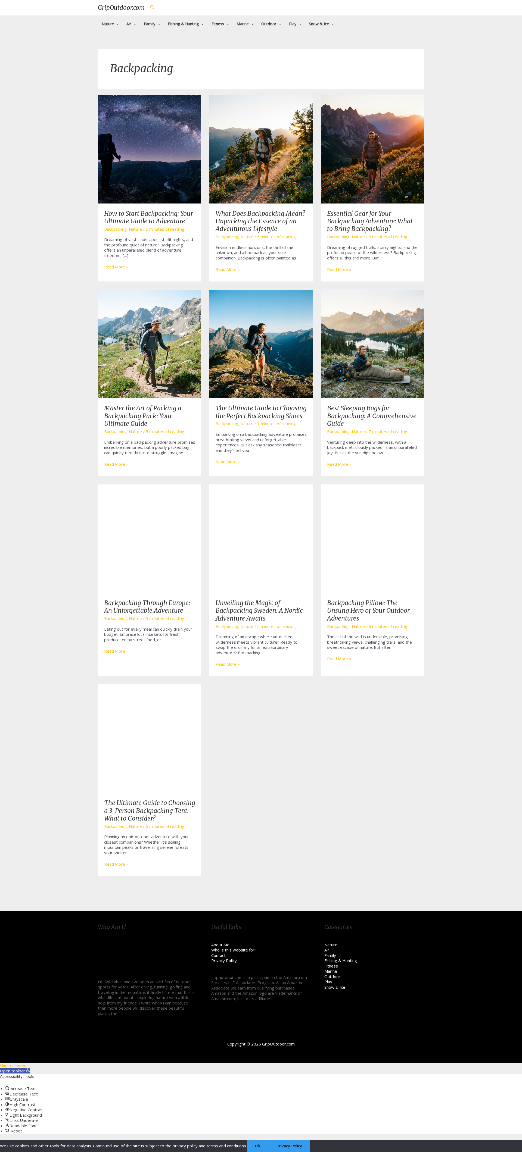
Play (328, 981)
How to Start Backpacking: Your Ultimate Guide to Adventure (148, 217)
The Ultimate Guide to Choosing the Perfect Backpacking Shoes (261, 412)
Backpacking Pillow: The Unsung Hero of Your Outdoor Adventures (368, 610)
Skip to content (14, 1065)
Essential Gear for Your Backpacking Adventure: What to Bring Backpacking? (370, 221)
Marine (330, 971)
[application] (116, 24)
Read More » (116, 267)
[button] (15, 1070)
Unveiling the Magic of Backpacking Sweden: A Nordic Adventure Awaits (259, 610)
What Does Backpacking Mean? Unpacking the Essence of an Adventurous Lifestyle (260, 221)
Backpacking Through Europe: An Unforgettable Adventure (147, 606)
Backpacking (115, 229)
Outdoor (332, 976)
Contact (218, 955)
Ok (257, 1145)
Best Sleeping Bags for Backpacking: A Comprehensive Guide (372, 415)
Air (326, 950)
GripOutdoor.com (121, 7)
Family (330, 955)
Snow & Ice (334, 987)
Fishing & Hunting (340, 960)
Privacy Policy (224, 960)
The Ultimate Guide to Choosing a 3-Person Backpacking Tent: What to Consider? (149, 810)
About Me (220, 944)
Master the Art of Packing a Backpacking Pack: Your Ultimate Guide (142, 415)
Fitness (331, 966)
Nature (135, 229)
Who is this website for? (233, 950)
